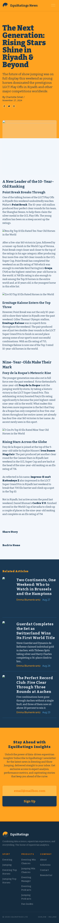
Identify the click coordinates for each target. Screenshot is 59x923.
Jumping (7, 865)
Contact (44, 870)
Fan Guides (27, 904)
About (43, 859)
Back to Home (11, 545)
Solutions (45, 865)
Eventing (7, 859)
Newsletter (46, 875)
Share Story (10, 531)
